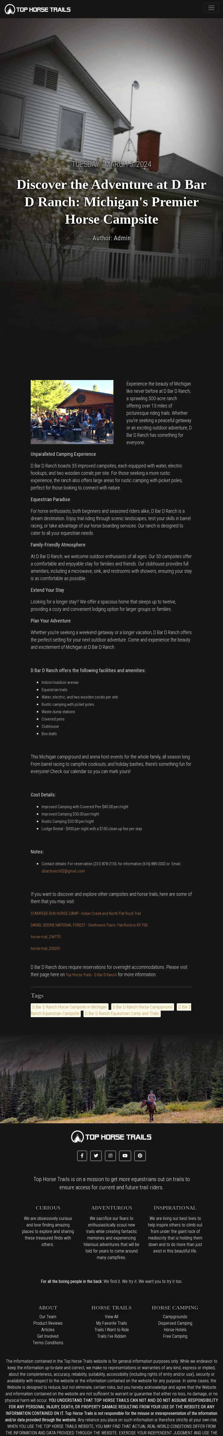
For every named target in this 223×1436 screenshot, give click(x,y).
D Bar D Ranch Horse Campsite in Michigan (69, 1007)
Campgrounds (175, 1316)
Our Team (47, 1316)
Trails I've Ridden (111, 1336)
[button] (82, 1156)
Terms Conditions (48, 1342)
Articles (48, 1329)
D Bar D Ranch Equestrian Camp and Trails (122, 1013)
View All (111, 1316)
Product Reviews (48, 1323)
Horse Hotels (175, 1329)
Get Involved (47, 1336)
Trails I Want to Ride (111, 1329)
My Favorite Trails (111, 1323)
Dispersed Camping (175, 1323)
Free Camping (175, 1336)
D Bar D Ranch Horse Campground (142, 1007)
